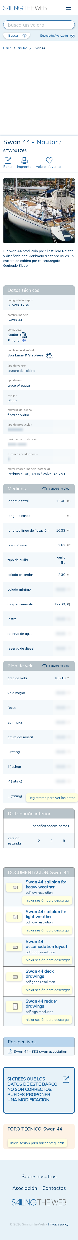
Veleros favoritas (49, 166)
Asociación (24, 1188)
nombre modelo (18, 315)
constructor (15, 329)
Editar (8, 166)
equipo (12, 395)
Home (7, 48)
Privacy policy (58, 1224)
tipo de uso (15, 380)
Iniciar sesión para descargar (47, 900)
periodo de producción (22, 439)
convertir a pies (59, 488)
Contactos (54, 1188)
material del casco (20, 410)
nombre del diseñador (22, 350)
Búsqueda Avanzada (54, 35)
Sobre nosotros (39, 1176)
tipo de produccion (20, 424)
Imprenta (24, 166)
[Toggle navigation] (69, 7)
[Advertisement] (39, 94)
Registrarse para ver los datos (51, 798)
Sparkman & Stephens (26, 355)
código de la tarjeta (20, 300)
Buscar (14, 35)
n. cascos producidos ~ (23, 454)
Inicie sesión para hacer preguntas (37, 1143)
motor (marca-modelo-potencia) (29, 469)
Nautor (22, 48)
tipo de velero (17, 365)
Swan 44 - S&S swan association (40, 1051)
